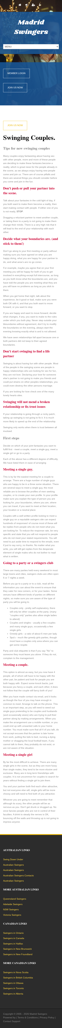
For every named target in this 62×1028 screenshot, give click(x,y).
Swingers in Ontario (13, 933)
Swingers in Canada (13, 938)
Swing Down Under (13, 859)
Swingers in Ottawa (13, 983)
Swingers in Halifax (13, 943)
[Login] (26, 5)
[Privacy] (39, 5)
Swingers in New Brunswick (17, 949)
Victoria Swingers (12, 915)
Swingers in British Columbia (18, 977)
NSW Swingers (11, 909)
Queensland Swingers (14, 898)
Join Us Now (15, 87)
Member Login (16, 73)
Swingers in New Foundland (17, 954)
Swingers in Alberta (13, 993)
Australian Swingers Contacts (18, 875)
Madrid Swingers (31, 27)
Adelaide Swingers (12, 904)
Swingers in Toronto (13, 988)
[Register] (33, 5)
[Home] (20, 5)
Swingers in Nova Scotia (15, 972)
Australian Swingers (13, 865)
